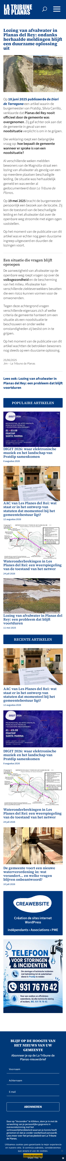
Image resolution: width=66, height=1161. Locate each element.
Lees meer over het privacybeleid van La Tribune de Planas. (31, 1137)
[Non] (62, 1150)
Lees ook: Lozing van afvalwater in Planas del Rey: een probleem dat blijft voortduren (33, 383)
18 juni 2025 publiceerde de (31, 101)
